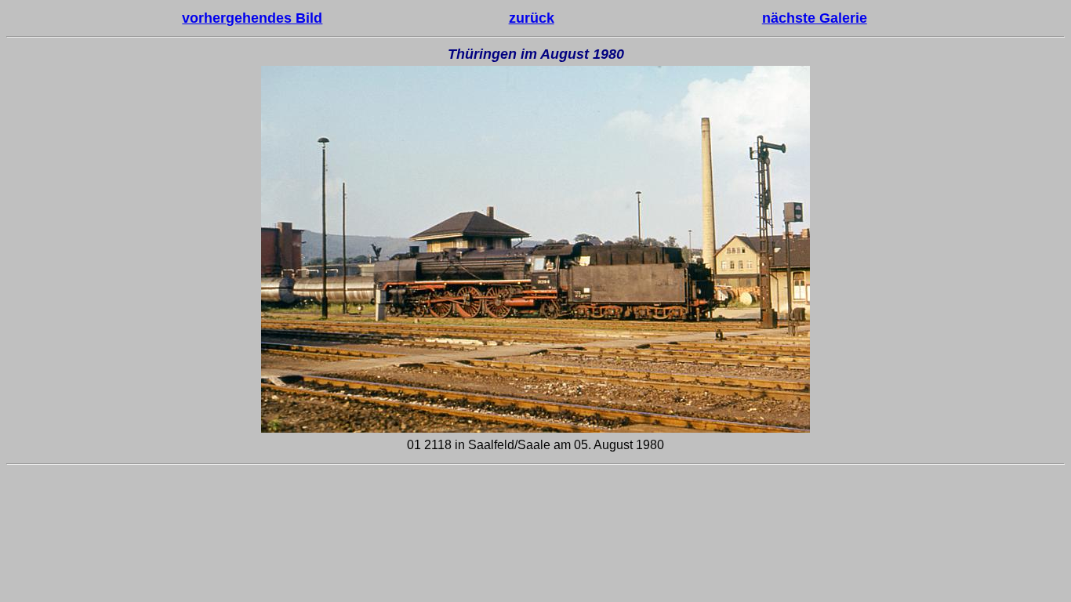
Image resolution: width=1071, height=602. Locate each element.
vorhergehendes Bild (252, 18)
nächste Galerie (814, 18)
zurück (531, 18)
